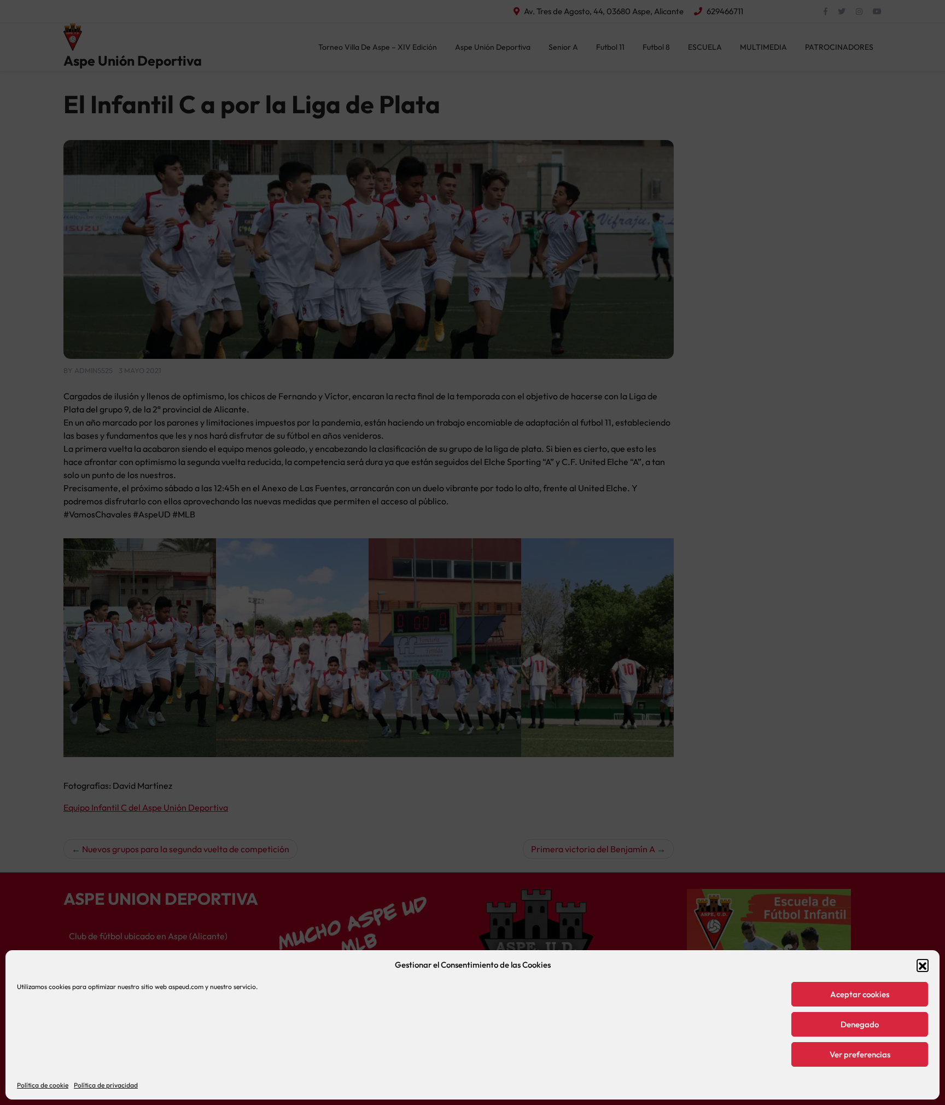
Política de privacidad (106, 1085)
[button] (922, 964)
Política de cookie (42, 1085)
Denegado (860, 1024)
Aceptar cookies (859, 994)
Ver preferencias (860, 1054)
